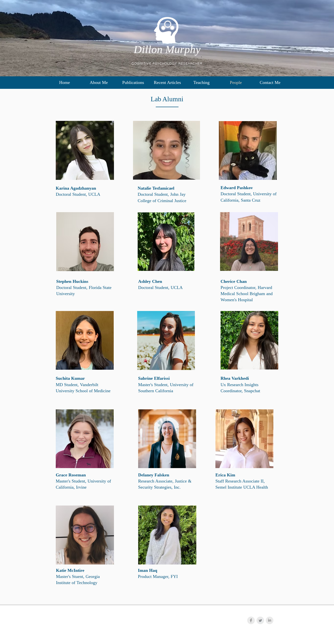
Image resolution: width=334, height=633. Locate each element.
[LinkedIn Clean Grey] (269, 620)
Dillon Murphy (167, 49)
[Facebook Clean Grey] (251, 620)
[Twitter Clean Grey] (260, 620)
